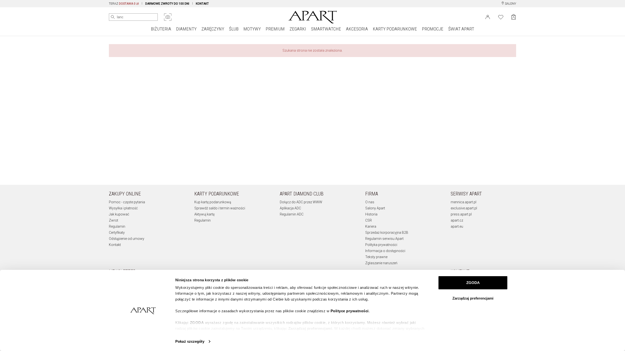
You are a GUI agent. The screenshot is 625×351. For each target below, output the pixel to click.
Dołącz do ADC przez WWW (301, 202)
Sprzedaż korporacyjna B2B (386, 232)
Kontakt (115, 245)
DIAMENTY (186, 29)
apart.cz (457, 220)
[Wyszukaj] (113, 17)
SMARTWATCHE (326, 29)
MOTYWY (252, 29)
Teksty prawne (376, 257)
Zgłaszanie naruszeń (381, 263)
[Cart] (513, 17)
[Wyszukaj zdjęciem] (167, 17)
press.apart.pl (461, 214)
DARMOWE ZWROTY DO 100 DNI (167, 3)
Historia (371, 214)
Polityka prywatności (381, 245)
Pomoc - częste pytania (127, 202)
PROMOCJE (432, 29)
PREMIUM (275, 29)
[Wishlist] (500, 17)
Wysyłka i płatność (123, 208)
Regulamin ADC (291, 214)
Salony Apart (375, 208)
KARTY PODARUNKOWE (395, 29)
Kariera (370, 226)
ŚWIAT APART (461, 29)
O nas (369, 202)
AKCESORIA (357, 29)
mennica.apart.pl (463, 202)
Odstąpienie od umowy (126, 239)
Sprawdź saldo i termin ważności (219, 208)
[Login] (487, 17)
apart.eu (457, 226)
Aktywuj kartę (204, 214)
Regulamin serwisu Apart (384, 239)
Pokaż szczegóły (189, 341)
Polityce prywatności (350, 311)
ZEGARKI (298, 29)
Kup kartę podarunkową (212, 202)
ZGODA (473, 283)
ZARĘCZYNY (212, 29)
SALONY (510, 3)
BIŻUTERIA (161, 29)
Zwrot (113, 220)
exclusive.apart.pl (464, 208)
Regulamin (117, 226)
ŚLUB (234, 29)
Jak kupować (119, 214)
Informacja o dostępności (385, 251)
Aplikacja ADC (290, 208)
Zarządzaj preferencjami (472, 298)
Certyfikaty (117, 232)
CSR (368, 220)
